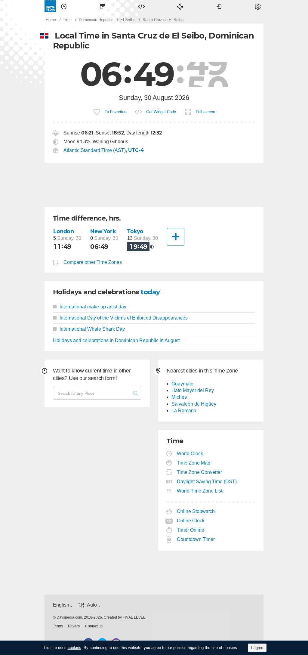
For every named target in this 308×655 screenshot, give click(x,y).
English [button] (61, 604)
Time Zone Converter (199, 472)
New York (103, 231)
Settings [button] (257, 6)
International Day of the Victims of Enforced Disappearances (124, 317)
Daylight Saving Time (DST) (207, 481)
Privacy (74, 626)
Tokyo (135, 231)
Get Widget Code (161, 112)
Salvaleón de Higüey (193, 403)
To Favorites (115, 112)
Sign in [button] (219, 6)
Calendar (102, 6)
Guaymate (182, 383)
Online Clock (191, 520)
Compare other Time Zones (92, 262)
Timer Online (190, 530)
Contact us (94, 626)
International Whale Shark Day (92, 329)
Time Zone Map (193, 462)
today (150, 292)
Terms (58, 626)
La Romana (183, 410)
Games (180, 6)
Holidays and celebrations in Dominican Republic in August (116, 340)
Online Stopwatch (196, 511)
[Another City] (175, 237)
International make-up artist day (93, 306)
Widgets (141, 6)
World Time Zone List (199, 490)
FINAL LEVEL (134, 617)
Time (63, 6)
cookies (74, 647)
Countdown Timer (196, 539)
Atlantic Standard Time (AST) (94, 150)
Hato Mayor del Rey (192, 390)
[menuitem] (63, 6)
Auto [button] (92, 605)
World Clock (190, 453)
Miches (179, 397)
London (63, 231)
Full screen (205, 112)
